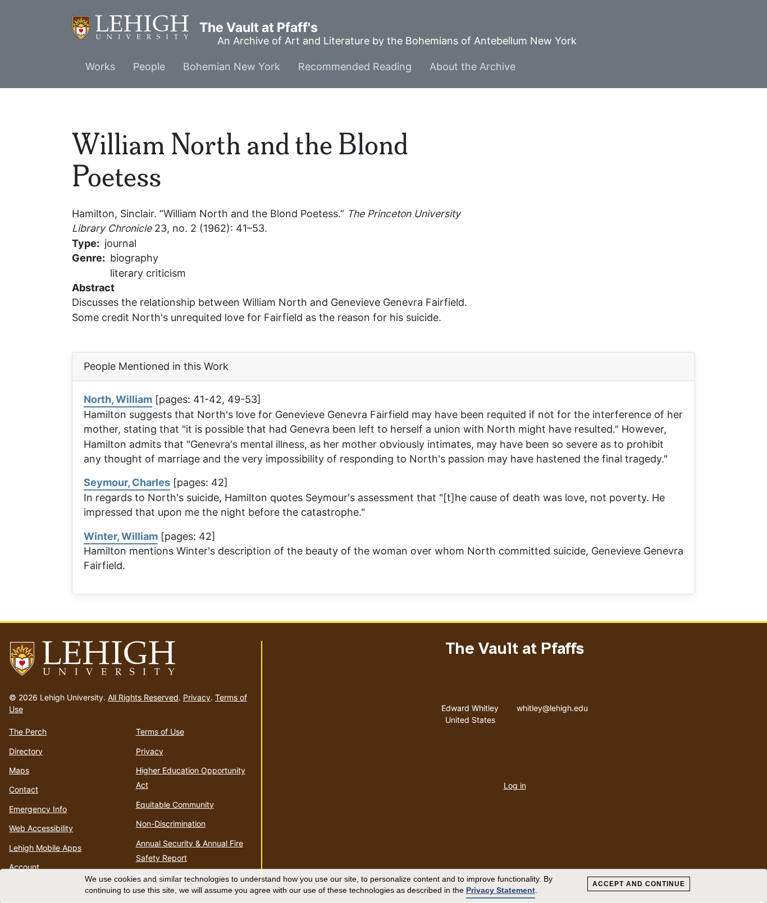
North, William (118, 399)
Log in (515, 785)
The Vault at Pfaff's (135, 27)
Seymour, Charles (127, 482)
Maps (19, 770)
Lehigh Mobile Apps (45, 847)
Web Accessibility (41, 828)
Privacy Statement (500, 890)
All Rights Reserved (143, 697)
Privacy (197, 697)
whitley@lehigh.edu (552, 705)
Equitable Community (175, 804)
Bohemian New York (231, 66)
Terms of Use (160, 731)
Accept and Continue (638, 884)
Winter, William (121, 536)
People (149, 66)
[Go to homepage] (130, 659)
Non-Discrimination (171, 823)
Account (24, 866)
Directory (26, 751)
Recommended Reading (355, 66)
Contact (23, 789)
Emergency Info (38, 809)
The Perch (28, 731)
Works (100, 66)
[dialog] (383, 886)
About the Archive (472, 66)
